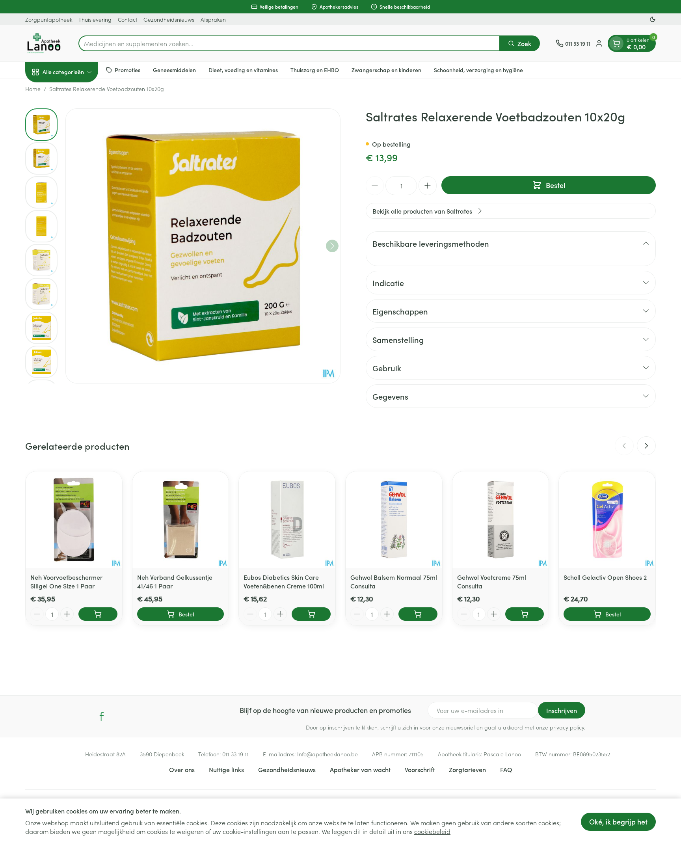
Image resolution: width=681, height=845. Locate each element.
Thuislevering (95, 19)
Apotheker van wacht (360, 769)
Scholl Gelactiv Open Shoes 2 (605, 577)
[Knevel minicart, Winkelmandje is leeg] (616, 43)
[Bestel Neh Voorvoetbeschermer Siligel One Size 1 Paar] (97, 614)
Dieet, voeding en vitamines (243, 70)
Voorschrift (420, 769)
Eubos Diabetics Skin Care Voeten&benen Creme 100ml (284, 581)
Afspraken (213, 19)
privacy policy (567, 727)
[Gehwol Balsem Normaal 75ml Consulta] (394, 519)
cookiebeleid (432, 831)
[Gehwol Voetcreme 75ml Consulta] (500, 519)
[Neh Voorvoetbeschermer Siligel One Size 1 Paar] (74, 519)
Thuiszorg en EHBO (314, 70)
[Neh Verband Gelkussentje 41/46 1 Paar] (180, 519)
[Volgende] (332, 246)
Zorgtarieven (467, 769)
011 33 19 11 (235, 754)
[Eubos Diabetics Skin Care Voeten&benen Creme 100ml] (287, 519)
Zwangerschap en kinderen (386, 70)
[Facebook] (102, 716)
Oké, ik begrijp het (618, 821)
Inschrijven (561, 710)
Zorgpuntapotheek (48, 19)
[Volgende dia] (646, 445)
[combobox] (289, 43)
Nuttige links (226, 769)
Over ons (182, 769)
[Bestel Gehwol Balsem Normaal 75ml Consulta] (417, 614)
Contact (127, 19)
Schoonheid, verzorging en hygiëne (478, 70)
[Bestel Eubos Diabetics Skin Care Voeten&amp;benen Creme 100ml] (311, 614)
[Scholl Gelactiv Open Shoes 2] (607, 519)
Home (33, 89)
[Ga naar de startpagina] (44, 43)
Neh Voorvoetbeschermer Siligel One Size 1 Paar (66, 581)
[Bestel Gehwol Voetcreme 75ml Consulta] (524, 614)
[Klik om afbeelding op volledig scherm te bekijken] (203, 246)
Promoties (127, 70)
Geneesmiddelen (174, 70)
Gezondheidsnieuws (168, 19)
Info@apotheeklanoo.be (327, 754)
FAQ (506, 769)
